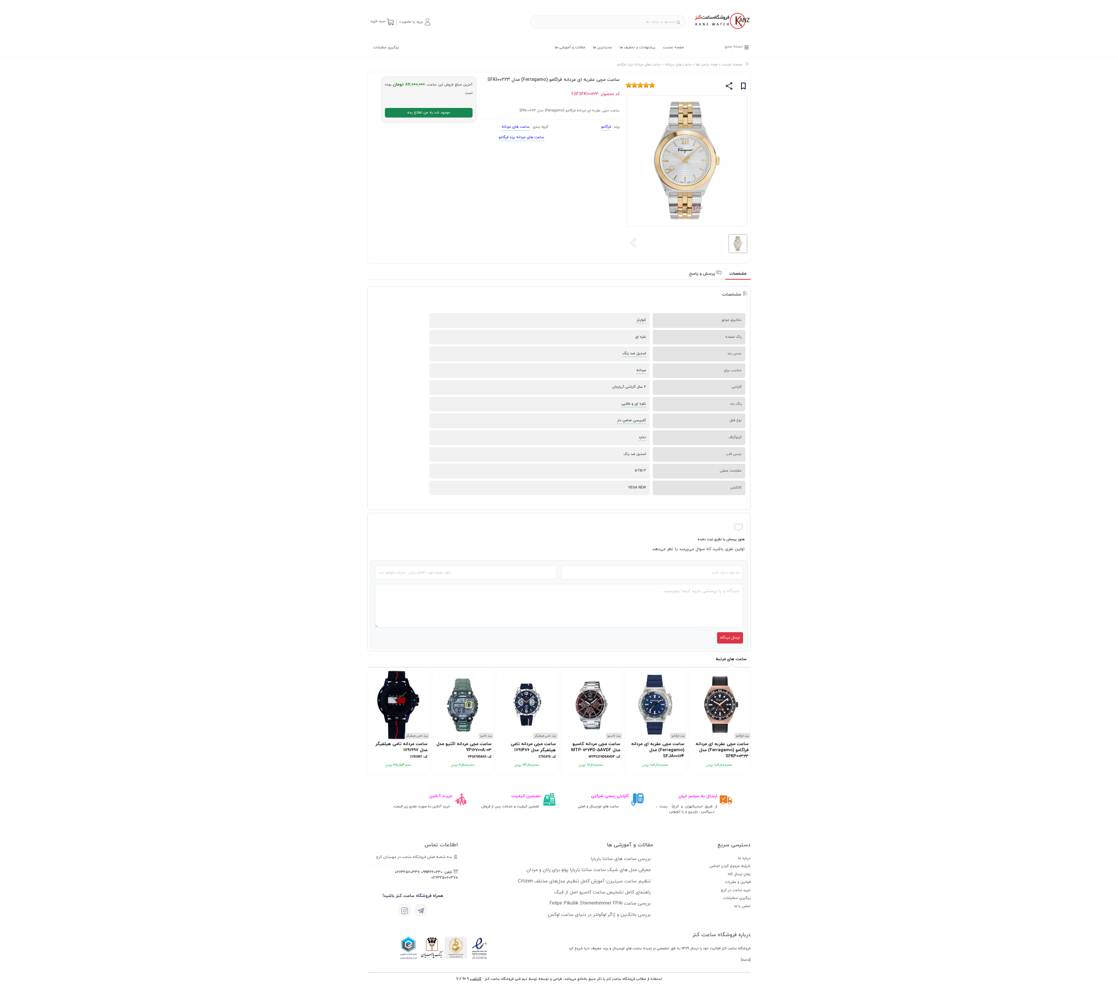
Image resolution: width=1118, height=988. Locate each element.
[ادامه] (746, 960)
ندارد (642, 437)
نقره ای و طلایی (633, 403)
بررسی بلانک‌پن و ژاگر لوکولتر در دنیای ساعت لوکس (599, 914)
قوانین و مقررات (738, 882)
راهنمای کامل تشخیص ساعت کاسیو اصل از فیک (602, 892)
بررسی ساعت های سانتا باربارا (621, 859)
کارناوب (476, 979)
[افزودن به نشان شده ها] (743, 87)
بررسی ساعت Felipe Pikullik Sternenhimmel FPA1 (600, 903)
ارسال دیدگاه (730, 637)
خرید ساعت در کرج (736, 890)
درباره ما (744, 858)
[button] (414, 21)
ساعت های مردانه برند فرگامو (521, 137)
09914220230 (432, 872)
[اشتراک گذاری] (729, 87)
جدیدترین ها (602, 47)
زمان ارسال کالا (739, 874)
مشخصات (737, 273)
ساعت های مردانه (516, 126)
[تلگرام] (421, 910)
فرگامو (606, 126)
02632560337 (407, 872)
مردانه (641, 370)
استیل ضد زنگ (634, 353)
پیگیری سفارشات (386, 47)
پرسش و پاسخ (702, 273)
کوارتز (641, 320)
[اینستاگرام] (405, 910)
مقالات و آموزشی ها (570, 47)
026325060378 (444, 877)
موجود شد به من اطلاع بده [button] (428, 112)
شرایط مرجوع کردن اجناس (730, 866)
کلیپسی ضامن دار (631, 420)
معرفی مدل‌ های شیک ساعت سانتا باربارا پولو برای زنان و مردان (588, 870)
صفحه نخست (673, 47)
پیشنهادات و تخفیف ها (637, 47)
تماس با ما (742, 906)
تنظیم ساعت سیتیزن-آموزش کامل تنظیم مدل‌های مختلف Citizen (584, 881)
